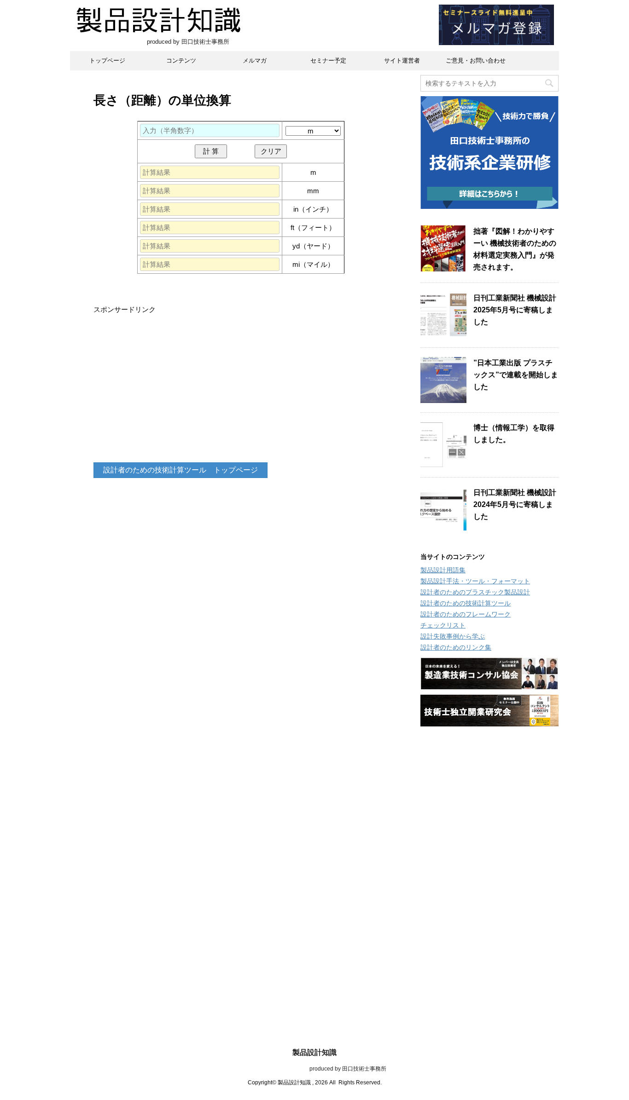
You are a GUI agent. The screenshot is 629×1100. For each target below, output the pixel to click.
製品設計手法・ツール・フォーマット (475, 581)
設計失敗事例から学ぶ (452, 636)
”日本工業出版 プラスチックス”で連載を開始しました (515, 375)
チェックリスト (443, 625)
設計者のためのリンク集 (455, 647)
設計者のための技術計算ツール (465, 603)
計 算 (211, 151)
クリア (271, 151)
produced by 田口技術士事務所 (314, 1068)
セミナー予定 (328, 60)
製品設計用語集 (443, 570)
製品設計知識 (314, 1052)
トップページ (107, 60)
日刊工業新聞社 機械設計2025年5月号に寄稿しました (514, 310)
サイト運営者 (402, 60)
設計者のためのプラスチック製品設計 (475, 592)
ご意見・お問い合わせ (476, 60)
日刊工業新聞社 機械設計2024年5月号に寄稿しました (514, 504)
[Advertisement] (240, 388)
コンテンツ (181, 60)
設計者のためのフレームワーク (465, 614)
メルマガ (255, 60)
